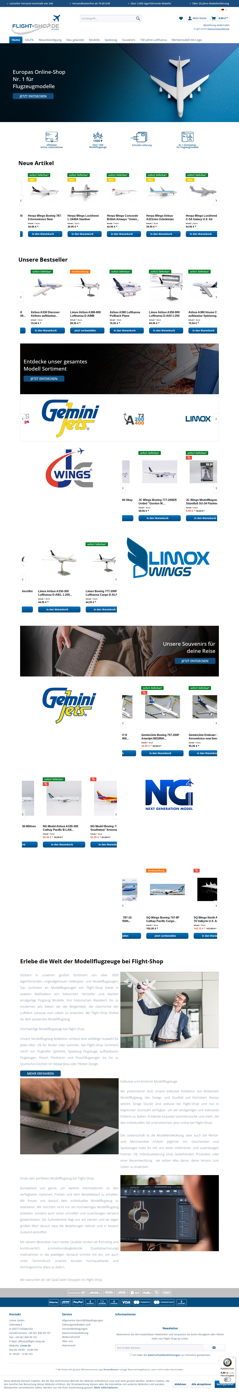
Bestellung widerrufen (216, 25)
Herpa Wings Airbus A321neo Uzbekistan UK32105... (34, 217)
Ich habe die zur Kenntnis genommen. (172, 1355)
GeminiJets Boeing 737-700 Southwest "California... (189, 736)
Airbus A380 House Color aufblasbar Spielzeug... (78, 314)
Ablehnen (180, 1384)
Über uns (67, 1341)
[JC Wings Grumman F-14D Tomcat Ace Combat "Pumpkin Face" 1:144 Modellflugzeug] (145, 472)
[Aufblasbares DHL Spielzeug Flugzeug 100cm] (157, 287)
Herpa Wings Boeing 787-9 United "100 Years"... (116, 217)
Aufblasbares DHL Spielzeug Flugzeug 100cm (153, 314)
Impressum (68, 1345)
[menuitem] (111, 18)
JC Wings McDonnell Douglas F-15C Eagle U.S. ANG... (190, 501)
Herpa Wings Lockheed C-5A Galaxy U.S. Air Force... (75, 217)
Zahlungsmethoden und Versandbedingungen (76, 1326)
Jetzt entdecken (33, 96)
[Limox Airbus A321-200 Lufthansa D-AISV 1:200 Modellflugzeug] (44, 563)
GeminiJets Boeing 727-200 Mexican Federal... (142, 736)
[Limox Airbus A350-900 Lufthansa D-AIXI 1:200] (39, 287)
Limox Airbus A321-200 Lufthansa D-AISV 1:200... (40, 593)
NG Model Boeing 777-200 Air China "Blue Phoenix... (42, 828)
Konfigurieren (225, 1384)
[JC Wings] (183, 419)
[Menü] (233, 1358)
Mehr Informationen (106, 1387)
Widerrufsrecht (71, 1337)
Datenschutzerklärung (218, 28)
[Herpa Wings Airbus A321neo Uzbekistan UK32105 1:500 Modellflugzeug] (37, 191)
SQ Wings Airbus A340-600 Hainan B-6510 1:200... (189, 919)
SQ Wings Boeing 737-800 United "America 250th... (153, 217)
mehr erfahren (40, 1073)
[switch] (227, 1380)
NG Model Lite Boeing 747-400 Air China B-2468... (91, 828)
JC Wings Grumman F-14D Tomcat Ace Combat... (141, 501)
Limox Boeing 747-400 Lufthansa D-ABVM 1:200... (115, 314)
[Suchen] (138, 18)
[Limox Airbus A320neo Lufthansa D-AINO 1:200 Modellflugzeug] (92, 563)
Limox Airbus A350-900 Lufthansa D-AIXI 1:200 (37, 314)
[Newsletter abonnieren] (214, 1347)
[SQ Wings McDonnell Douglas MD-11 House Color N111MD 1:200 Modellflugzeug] (145, 889)
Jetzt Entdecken (44, 379)
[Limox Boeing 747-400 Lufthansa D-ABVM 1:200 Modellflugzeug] (118, 287)
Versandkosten (111, 1369)
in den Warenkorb (35, 234)
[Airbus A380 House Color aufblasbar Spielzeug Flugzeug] (78, 287)
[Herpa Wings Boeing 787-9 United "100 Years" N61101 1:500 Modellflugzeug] (116, 191)
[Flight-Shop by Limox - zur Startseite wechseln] (35, 25)
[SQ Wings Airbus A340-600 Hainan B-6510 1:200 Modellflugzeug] (192, 889)
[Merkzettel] (181, 18)
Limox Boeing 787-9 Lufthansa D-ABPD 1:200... (193, 314)
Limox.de (25, 1345)
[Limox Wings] (119, 419)
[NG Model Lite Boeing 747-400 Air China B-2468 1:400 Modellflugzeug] (92, 798)
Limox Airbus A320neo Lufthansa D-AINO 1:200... (88, 593)
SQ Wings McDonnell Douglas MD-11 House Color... (144, 919)
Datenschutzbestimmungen (164, 1355)
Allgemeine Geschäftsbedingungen (82, 1320)
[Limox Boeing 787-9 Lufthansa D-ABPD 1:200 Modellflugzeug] (197, 287)
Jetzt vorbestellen (153, 234)
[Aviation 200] (55, 419)
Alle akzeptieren (201, 1384)
